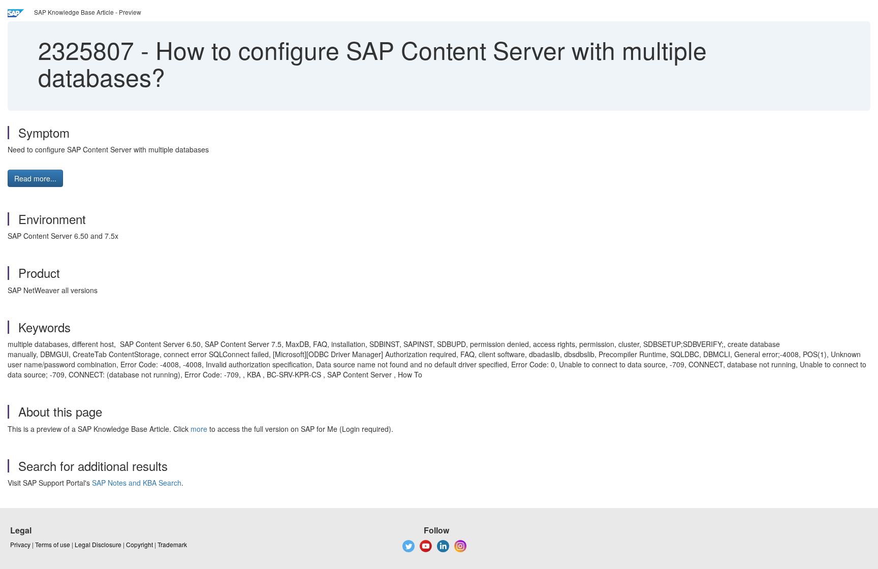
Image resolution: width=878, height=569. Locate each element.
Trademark (172, 544)
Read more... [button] (35, 178)
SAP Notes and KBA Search (136, 483)
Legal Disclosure (98, 544)
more (199, 429)
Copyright (139, 544)
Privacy (20, 544)
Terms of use (52, 544)
